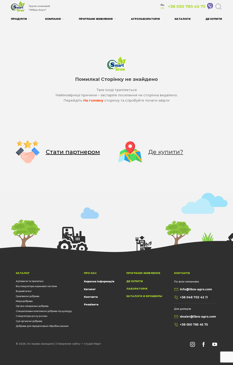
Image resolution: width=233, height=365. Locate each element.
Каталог (23, 273)
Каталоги (183, 19)
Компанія (53, 19)
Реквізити (91, 304)
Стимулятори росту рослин (31, 316)
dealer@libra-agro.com (198, 316)
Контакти (91, 297)
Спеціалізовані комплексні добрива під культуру (44, 311)
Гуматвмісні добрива (27, 296)
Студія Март (92, 343)
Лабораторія (136, 288)
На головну (93, 100)
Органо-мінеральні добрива (32, 306)
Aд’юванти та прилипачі (30, 281)
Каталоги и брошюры (144, 296)
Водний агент (24, 291)
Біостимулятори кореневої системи (36, 286)
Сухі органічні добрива (29, 321)
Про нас (90, 273)
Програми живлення (96, 19)
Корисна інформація (99, 281)
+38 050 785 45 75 (194, 324)
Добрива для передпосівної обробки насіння (42, 326)
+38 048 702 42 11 (194, 297)
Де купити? (165, 151)
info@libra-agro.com (196, 289)
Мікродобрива (24, 301)
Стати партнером (73, 151)
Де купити (214, 19)
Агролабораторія (145, 19)
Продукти (19, 19)
